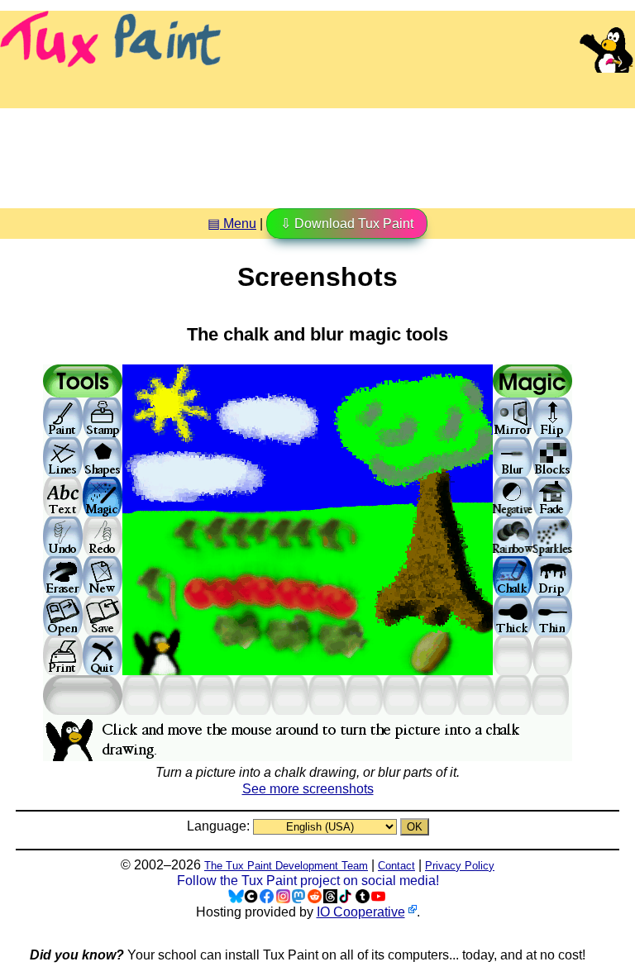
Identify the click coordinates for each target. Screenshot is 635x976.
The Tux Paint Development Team (286, 865)
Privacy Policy (459, 865)
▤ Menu (232, 224)
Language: (220, 826)
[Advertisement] (317, 152)
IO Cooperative (361, 912)
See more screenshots (308, 789)
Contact (396, 865)
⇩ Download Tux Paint (346, 224)
